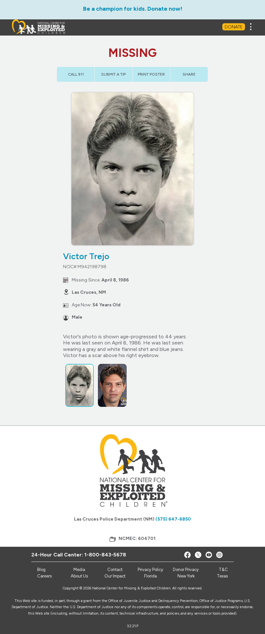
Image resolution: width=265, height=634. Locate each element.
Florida (150, 576)
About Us (79, 576)
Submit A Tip (113, 74)
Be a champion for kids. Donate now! (132, 8)
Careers (44, 576)
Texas (222, 576)
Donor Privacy (186, 569)
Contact (114, 569)
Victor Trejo (86, 256)
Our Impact (114, 576)
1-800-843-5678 (105, 555)
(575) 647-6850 (173, 519)
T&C (223, 569)
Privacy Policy (150, 569)
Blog (41, 569)
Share (189, 74)
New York (186, 576)
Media (79, 569)
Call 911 (76, 74)
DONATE (234, 27)
